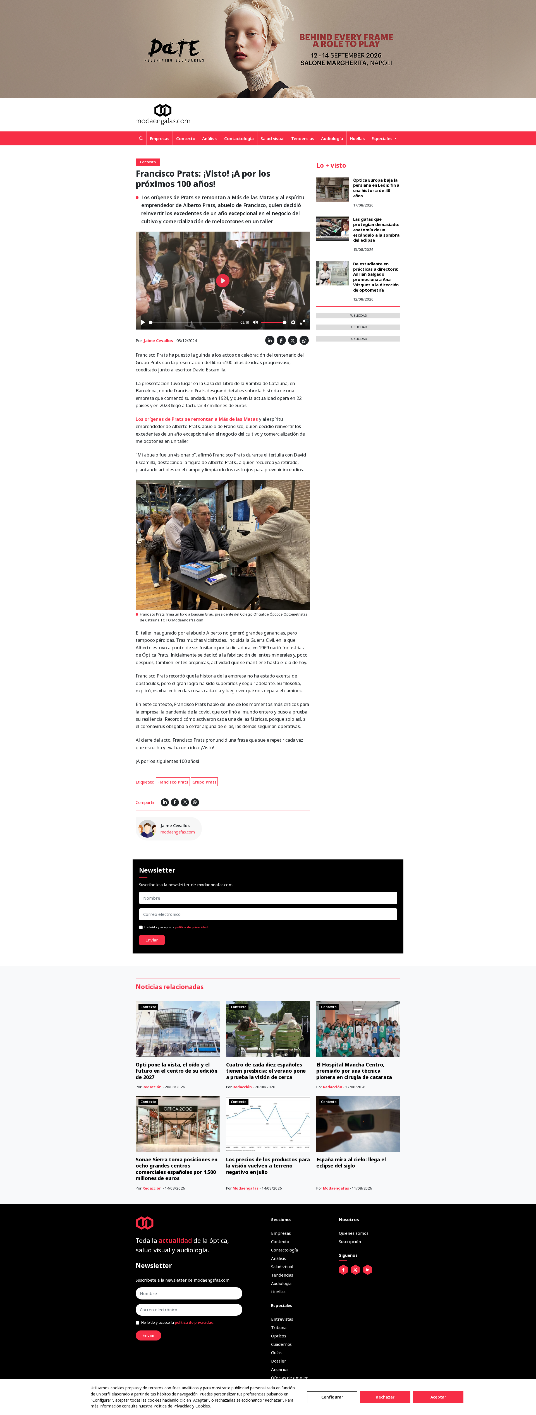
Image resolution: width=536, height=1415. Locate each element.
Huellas (357, 138)
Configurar (332, 1397)
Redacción (152, 1086)
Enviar (151, 940)
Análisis (209, 138)
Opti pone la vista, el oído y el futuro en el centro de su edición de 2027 (176, 1070)
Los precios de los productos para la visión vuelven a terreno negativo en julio (268, 1165)
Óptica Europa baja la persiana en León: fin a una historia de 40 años (376, 187)
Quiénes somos (353, 1233)
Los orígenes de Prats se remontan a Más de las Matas (197, 419)
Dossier (278, 1361)
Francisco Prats (173, 782)
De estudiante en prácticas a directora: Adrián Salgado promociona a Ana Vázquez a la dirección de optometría (376, 277)
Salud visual (272, 138)
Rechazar (385, 1397)
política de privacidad (191, 927)
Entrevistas (282, 1319)
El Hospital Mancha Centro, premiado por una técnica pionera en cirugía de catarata (354, 1070)
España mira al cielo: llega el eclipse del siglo (351, 1162)
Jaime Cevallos (158, 340)
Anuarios (279, 1369)
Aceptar (438, 1397)
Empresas (159, 138)
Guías (276, 1352)
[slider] (193, 322)
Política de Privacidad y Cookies (182, 1406)
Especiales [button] (383, 138)
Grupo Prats (204, 782)
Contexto (185, 138)
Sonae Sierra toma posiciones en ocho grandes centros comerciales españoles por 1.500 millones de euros (176, 1169)
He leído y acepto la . (176, 927)
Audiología (332, 138)
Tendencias (302, 138)
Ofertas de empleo (289, 1377)
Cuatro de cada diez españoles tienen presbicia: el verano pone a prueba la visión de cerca (266, 1070)
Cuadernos (281, 1344)
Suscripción (350, 1241)
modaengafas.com (178, 832)
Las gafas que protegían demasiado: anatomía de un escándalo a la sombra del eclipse (376, 229)
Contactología (239, 138)
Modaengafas (246, 1188)
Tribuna (278, 1327)
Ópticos (278, 1336)
